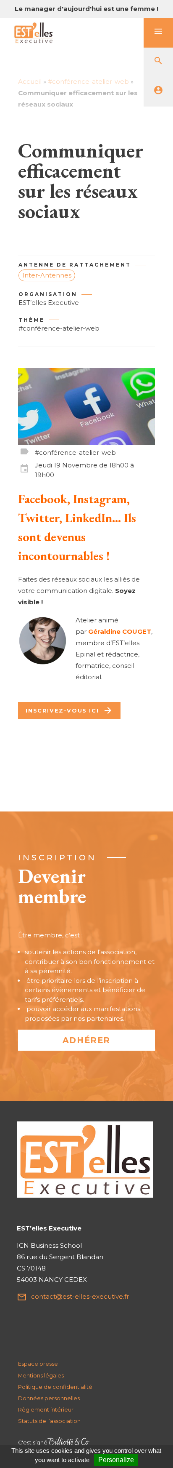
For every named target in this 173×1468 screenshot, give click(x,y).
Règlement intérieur (45, 1410)
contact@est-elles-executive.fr (73, 1297)
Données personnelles (49, 1398)
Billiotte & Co (68, 1442)
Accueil (30, 81)
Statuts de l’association (49, 1421)
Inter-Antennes (46, 275)
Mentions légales (41, 1375)
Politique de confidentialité (55, 1387)
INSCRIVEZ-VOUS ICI (69, 710)
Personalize (116, 1459)
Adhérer (86, 1040)
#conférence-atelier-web (88, 81)
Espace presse (38, 1364)
